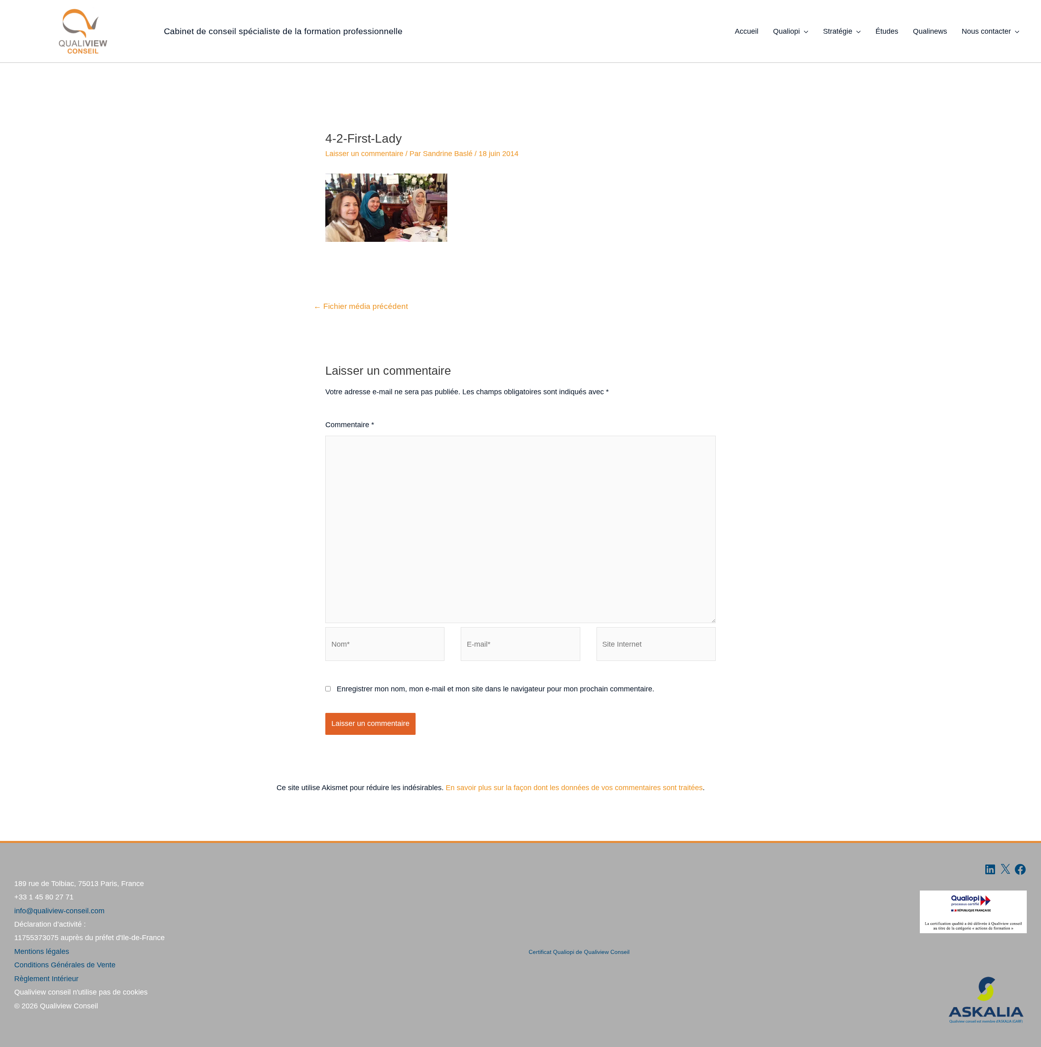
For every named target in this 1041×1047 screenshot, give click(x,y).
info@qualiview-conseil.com (59, 911)
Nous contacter (986, 31)
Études (886, 31)
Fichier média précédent (361, 306)
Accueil (746, 31)
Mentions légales (41, 951)
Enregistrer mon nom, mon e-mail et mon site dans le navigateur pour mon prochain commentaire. (495, 689)
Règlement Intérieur (46, 979)
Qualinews (930, 31)
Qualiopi (786, 31)
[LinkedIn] (990, 869)
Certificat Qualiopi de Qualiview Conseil (579, 952)
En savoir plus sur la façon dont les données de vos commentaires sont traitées (574, 788)
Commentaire (349, 425)
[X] (1005, 869)
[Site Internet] (656, 645)
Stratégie (837, 31)
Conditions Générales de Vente (64, 965)
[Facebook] (1020, 869)
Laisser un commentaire (364, 154)
